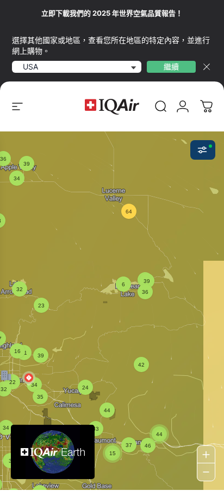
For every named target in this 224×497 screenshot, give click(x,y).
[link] (161, 106)
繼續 (171, 66)
